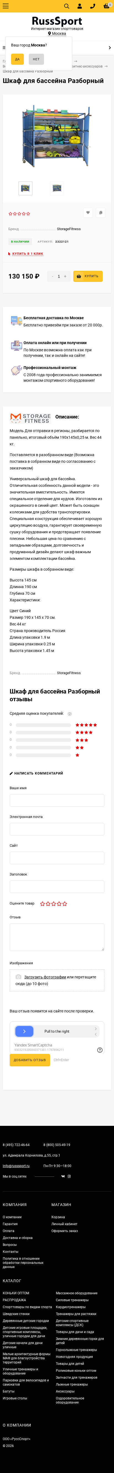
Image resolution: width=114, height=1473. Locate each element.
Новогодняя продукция (74, 1357)
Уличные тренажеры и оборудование (20, 1371)
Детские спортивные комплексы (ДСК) (72, 1323)
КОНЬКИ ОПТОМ (16, 1293)
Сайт (14, 845)
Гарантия (10, 1224)
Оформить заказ (64, 1231)
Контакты (10, 1252)
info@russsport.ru (16, 1166)
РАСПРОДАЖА (14, 1300)
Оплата (8, 1231)
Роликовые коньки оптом (76, 1371)
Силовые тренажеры (72, 1300)
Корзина (58, 1217)
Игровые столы (15, 1398)
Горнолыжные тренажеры (76, 1350)
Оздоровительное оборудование (70, 1400)
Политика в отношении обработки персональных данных (23, 1263)
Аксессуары (65, 1391)
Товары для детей (70, 1364)
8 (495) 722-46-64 (16, 1145)
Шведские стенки (16, 1314)
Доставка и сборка (18, 1238)
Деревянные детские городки (26, 1321)
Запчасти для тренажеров (76, 1378)
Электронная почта (26, 817)
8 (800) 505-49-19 (56, 1145)
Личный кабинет (64, 1224)
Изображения (21, 963)
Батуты (8, 1391)
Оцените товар (22, 903)
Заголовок (18, 874)
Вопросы (10, 1245)
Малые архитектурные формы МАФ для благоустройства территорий (26, 1358)
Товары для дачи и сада (75, 1332)
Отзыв (15, 917)
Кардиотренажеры (71, 1307)
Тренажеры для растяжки (76, 1314)
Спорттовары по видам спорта (27, 1307)
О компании (12, 1217)
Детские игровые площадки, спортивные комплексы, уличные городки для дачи (25, 1332)
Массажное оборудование (76, 1293)
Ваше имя (18, 788)
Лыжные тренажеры (72, 1384)
